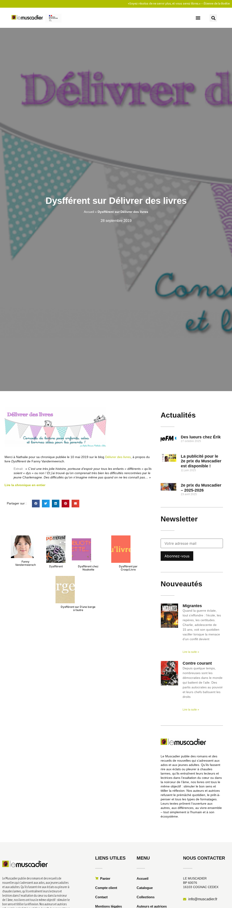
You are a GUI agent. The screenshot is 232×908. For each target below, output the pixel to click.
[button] (198, 17)
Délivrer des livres (118, 457)
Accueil (89, 212)
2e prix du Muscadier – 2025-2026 (201, 487)
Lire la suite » (191, 652)
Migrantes (192, 606)
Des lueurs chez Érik (201, 437)
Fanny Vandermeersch (25, 563)
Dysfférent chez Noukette (88, 568)
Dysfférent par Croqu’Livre (128, 568)
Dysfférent (56, 566)
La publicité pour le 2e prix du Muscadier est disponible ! (201, 461)
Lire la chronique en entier (25, 485)
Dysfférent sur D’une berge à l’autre (78, 608)
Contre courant (197, 663)
